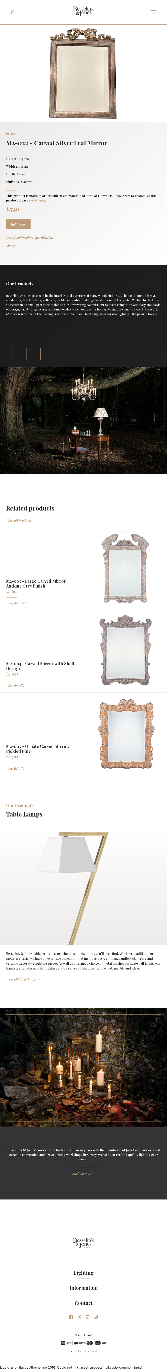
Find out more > (83, 1173)
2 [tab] (83, 364)
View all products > (20, 520)
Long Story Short (87, 1350)
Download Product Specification (29, 237)
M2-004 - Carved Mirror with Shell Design (40, 666)
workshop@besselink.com (25, 334)
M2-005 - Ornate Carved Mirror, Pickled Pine (37, 748)
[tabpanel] (83, 299)
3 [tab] (90, 364)
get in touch (37, 200)
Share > (12, 246)
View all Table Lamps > (23, 979)
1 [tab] (77, 364)
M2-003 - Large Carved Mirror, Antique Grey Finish (36, 583)
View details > (16, 603)
